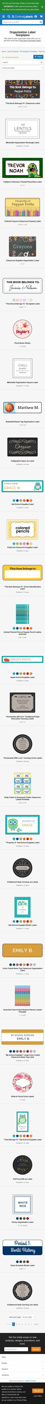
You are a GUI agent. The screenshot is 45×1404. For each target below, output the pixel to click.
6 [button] (28, 1324)
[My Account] (35, 16)
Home (4, 51)
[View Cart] (41, 16)
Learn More (38, 1396)
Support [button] (5, 1369)
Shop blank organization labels (30, 40)
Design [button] (4, 1363)
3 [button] (19, 1324)
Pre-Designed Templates (28, 51)
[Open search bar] (9, 16)
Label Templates (13, 51)
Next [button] (36, 1324)
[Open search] (41, 22)
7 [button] (31, 1324)
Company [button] (5, 1375)
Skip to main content (8, 8)
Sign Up (36, 1349)
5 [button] (25, 1324)
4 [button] (22, 1324)
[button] (3, 16)
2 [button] (16, 1324)
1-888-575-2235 (30, 1381)
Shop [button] (4, 1357)
